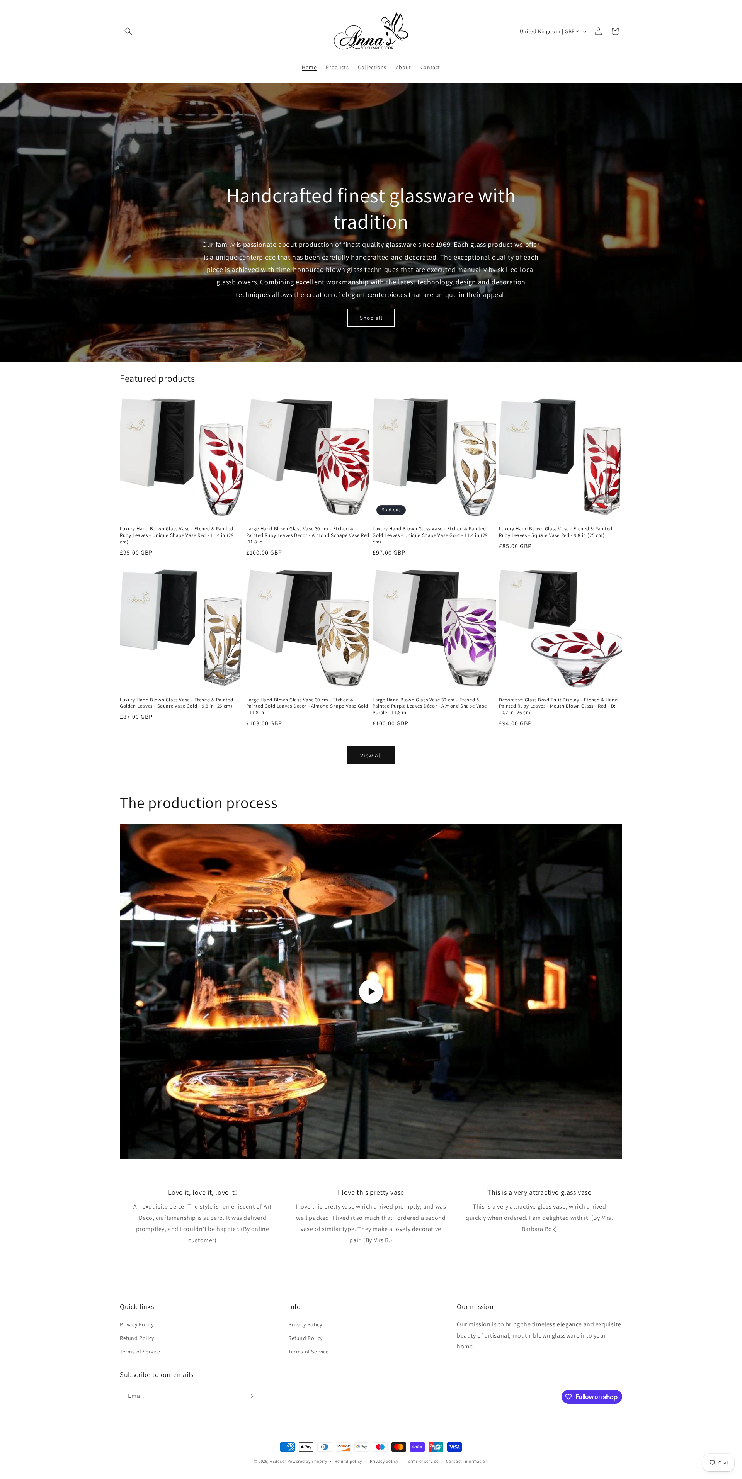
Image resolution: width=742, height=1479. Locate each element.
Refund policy (348, 1461)
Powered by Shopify (307, 1461)
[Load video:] (371, 991)
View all (371, 755)
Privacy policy (384, 1461)
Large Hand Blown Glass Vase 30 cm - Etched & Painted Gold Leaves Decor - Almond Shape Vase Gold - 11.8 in (307, 706)
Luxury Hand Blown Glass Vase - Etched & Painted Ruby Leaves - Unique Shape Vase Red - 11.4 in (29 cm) (176, 535)
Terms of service (422, 1461)
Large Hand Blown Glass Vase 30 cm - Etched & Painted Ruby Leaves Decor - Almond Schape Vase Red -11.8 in (307, 535)
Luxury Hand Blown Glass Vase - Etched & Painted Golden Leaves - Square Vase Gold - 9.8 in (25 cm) (176, 703)
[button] (128, 31)
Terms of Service (140, 1351)
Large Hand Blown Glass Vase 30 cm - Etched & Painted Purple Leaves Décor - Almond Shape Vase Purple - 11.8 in (430, 706)
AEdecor (278, 1461)
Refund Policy (137, 1338)
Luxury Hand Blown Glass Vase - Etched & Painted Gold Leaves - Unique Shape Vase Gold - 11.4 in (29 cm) (430, 535)
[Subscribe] (250, 1396)
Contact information (467, 1461)
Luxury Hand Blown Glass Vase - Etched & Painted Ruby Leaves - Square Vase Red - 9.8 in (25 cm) (555, 532)
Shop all (371, 317)
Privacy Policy (136, 1324)
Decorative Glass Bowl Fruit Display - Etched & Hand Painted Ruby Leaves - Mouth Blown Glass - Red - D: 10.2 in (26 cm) (558, 706)
